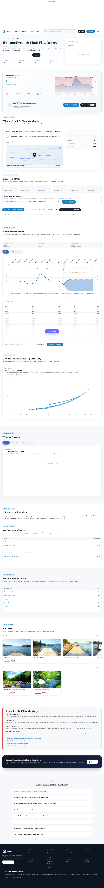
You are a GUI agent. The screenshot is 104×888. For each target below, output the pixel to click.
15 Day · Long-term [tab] (16, 251)
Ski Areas (49, 852)
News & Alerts (69, 855)
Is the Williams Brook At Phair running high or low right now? (31, 797)
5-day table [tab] (15, 442)
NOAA (92, 884)
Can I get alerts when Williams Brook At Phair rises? (29, 834)
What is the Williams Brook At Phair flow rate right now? (30, 791)
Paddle (48, 855)
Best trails (8, 877)
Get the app (92, 762)
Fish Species (69, 857)
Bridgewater (7, 599)
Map (32, 31)
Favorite (7, 55)
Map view (26, 55)
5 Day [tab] (5, 251)
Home (3, 38)
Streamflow (9, 38)
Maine (14, 38)
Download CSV (88, 104)
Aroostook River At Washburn (10, 545)
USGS (89, 884)
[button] (27, 642)
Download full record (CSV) (13, 209)
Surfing (49, 867)
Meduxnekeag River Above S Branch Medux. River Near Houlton (18, 552)
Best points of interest (89, 874)
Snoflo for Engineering (29, 215)
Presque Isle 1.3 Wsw (9, 591)
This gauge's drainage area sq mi (47, 201)
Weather (68, 861)
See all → (99, 635)
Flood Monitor (69, 859)
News (38, 31)
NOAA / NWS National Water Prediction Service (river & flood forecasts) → (23, 738)
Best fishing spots (47, 874)
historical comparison (42, 141)
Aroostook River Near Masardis (11, 549)
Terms (86, 857)
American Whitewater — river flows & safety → (17, 743)
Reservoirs (30, 857)
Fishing (49, 857)
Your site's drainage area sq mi (17, 201)
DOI (101, 884)
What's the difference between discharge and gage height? (31, 816)
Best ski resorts (10, 874)
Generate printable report (69, 209)
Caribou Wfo (7, 602)
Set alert (18, 55)
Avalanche (30, 861)
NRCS (95, 884)
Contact (87, 861)
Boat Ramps (50, 861)
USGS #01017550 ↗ (14, 46)
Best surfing (17, 877)
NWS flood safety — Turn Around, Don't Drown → (17, 745)
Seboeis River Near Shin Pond (11, 560)
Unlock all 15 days (52, 331)
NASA (98, 884)
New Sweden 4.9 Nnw (9, 610)
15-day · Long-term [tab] (27, 442)
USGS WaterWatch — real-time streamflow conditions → (19, 740)
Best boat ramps (60, 874)
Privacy (87, 859)
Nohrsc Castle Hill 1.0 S (9, 595)
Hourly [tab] (6, 442)
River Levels (31, 859)
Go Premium (91, 31)
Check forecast (40, 344)
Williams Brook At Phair (9, 541)
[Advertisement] (52, 15)
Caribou (6, 606)
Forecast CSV (54, 344)
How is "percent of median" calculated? (25, 822)
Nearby (35, 55)
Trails (48, 865)
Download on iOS (9, 862)
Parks (48, 863)
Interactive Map (69, 852)
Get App (82, 31)
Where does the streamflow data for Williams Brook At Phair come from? (35, 803)
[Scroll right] (101, 647)
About (86, 852)
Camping (49, 859)
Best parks (35, 874)
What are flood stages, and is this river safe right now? (29, 828)
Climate (17, 31)
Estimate (68, 201)
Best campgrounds (23, 874)
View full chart (71, 104)
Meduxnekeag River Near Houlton (12, 556)
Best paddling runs (74, 874)
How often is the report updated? (23, 809)
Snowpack (30, 852)
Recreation (25, 31)
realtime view (32, 141)
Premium (87, 855)
